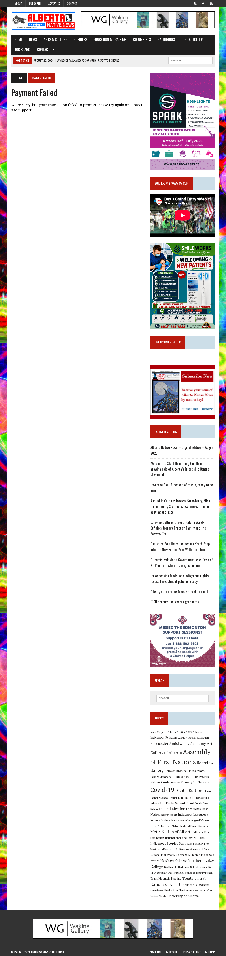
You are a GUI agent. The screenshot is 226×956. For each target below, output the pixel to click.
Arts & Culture (55, 39)
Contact (72, 3)
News (33, 39)
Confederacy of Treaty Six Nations (185, 782)
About (18, 3)
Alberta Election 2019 (180, 732)
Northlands (170, 867)
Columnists (142, 39)
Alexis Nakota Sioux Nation (193, 737)
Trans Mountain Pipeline (165, 878)
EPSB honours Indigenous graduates (174, 601)
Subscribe (35, 3)
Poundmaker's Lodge (184, 872)
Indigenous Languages (193, 815)
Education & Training (110, 39)
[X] (195, 3)
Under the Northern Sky (181, 890)
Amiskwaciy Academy (187, 743)
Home (18, 39)
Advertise (54, 3)
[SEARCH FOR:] (190, 60)
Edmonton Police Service (194, 798)
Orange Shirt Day (163, 872)
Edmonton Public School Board (172, 803)
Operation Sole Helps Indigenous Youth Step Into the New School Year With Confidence (180, 546)
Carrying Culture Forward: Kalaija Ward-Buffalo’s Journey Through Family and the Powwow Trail (178, 528)
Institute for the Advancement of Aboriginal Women (179, 820)
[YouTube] (211, 3)
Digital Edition (193, 39)
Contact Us (45, 49)
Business (80, 39)
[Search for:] (182, 698)
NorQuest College (173, 860)
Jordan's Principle (160, 826)
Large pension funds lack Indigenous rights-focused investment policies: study (180, 578)
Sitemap (210, 952)
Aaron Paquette (158, 732)
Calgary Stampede (161, 776)
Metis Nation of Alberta (171, 831)
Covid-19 (162, 790)
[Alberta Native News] (43, 20)
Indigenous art (168, 814)
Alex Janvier (159, 744)
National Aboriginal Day (178, 837)
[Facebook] (203, 3)
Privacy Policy (192, 952)
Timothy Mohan (204, 872)
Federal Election (172, 808)
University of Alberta (183, 896)
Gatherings (166, 39)
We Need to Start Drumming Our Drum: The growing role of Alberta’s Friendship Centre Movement (180, 469)
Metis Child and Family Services (190, 826)
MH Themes (58, 952)
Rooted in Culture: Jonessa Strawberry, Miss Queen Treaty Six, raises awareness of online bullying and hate (180, 506)
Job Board (22, 49)
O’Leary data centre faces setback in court (179, 591)
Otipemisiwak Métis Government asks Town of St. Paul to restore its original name (181, 562)
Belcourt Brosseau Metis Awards (185, 771)
